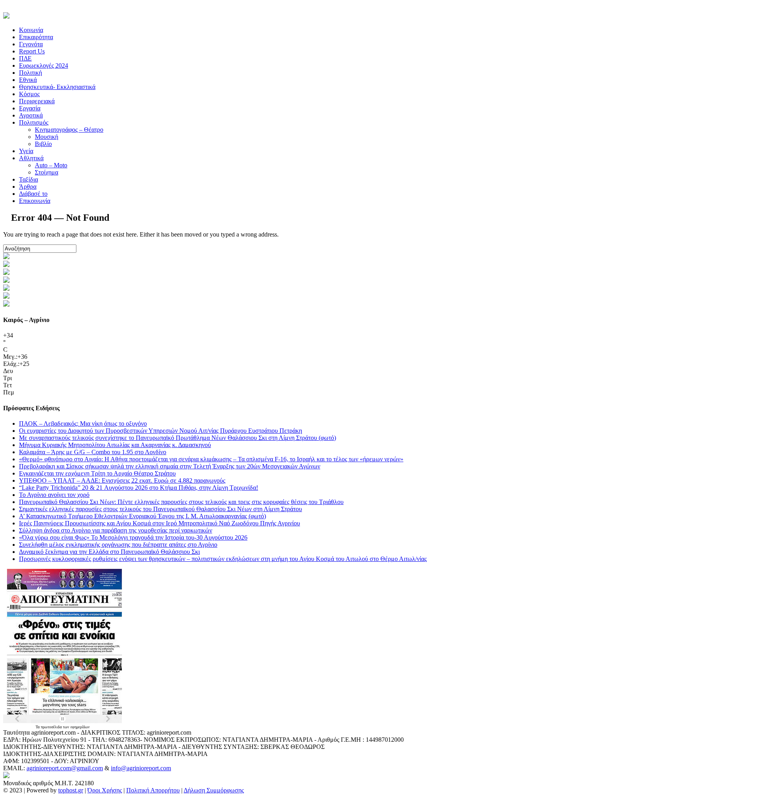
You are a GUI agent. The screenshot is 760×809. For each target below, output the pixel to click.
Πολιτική (30, 72)
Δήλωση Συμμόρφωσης (214, 790)
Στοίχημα (46, 172)
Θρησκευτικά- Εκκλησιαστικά (57, 86)
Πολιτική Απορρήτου (153, 790)
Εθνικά (28, 79)
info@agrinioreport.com (141, 768)
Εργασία (29, 108)
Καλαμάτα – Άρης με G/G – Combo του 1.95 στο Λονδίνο (92, 452)
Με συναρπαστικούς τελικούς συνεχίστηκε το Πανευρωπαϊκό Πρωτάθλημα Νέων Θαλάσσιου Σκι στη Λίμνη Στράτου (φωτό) (177, 437)
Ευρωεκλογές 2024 (43, 65)
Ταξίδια (28, 179)
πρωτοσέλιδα (52, 727)
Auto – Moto (51, 165)
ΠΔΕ (25, 58)
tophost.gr (70, 790)
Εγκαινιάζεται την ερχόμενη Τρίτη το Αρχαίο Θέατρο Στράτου (97, 473)
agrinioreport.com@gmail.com (65, 768)
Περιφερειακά (37, 101)
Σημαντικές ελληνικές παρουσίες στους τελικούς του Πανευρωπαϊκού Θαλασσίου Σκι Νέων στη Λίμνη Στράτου (160, 509)
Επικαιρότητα (36, 37)
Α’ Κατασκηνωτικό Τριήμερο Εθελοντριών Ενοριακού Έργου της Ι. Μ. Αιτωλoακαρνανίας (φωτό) (142, 516)
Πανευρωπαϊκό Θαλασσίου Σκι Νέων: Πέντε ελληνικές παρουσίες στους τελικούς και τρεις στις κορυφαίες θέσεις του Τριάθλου (181, 501)
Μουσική (46, 136)
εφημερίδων (80, 727)
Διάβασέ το (33, 193)
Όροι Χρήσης (104, 790)
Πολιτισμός (33, 122)
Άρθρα (27, 186)
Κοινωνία (31, 30)
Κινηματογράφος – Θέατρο (69, 129)
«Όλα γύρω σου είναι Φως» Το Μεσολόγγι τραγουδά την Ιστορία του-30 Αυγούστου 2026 (133, 537)
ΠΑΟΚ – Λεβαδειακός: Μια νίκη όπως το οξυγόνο (83, 423)
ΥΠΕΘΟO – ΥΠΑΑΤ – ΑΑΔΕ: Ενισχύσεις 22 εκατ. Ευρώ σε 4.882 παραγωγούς (122, 480)
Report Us (32, 51)
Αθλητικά (31, 158)
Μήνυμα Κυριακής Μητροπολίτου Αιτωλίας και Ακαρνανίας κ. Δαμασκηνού (115, 444)
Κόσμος (29, 94)
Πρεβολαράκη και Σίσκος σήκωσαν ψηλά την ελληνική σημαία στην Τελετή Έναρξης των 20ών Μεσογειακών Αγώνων (169, 466)
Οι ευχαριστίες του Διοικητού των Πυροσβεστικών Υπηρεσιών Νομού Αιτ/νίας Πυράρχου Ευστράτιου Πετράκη (160, 430)
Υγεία (26, 151)
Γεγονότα (31, 44)
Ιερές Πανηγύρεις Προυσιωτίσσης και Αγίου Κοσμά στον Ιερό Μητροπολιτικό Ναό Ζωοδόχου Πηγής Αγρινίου (159, 523)
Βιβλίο (43, 143)
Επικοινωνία (34, 200)
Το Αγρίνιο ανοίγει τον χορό (54, 494)
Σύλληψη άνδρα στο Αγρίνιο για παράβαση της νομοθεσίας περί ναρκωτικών (115, 530)
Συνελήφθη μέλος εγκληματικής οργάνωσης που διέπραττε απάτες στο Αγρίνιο (118, 544)
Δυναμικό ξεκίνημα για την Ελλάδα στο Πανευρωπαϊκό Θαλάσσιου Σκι (109, 551)
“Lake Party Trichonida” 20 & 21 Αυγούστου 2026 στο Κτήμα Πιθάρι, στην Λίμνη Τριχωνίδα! (138, 487)
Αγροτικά (31, 115)
